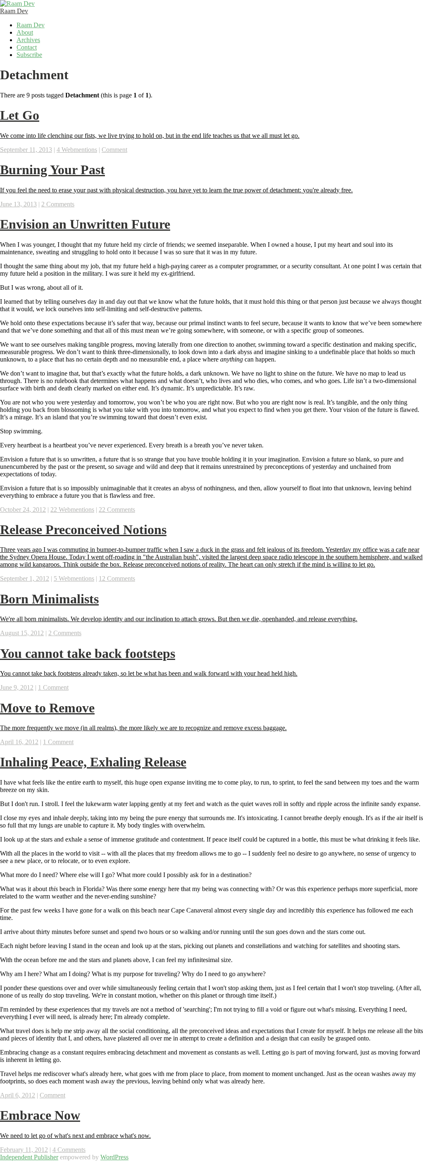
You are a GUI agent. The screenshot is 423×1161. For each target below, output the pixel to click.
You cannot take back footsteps (87, 653)
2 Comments (57, 204)
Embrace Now (40, 1115)
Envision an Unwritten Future (85, 224)
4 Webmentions (77, 149)
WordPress (114, 1157)
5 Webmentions (74, 578)
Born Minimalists (49, 598)
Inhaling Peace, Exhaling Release (93, 761)
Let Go (19, 115)
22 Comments (117, 509)
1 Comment (53, 687)
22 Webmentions (72, 509)
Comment (114, 149)
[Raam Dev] (17, 3)
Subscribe (29, 54)
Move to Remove (47, 707)
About (25, 32)
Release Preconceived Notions (83, 529)
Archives (28, 39)
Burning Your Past (52, 169)
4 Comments (69, 1149)
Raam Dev (14, 10)
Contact (27, 47)
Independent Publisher (29, 1157)
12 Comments (117, 578)
